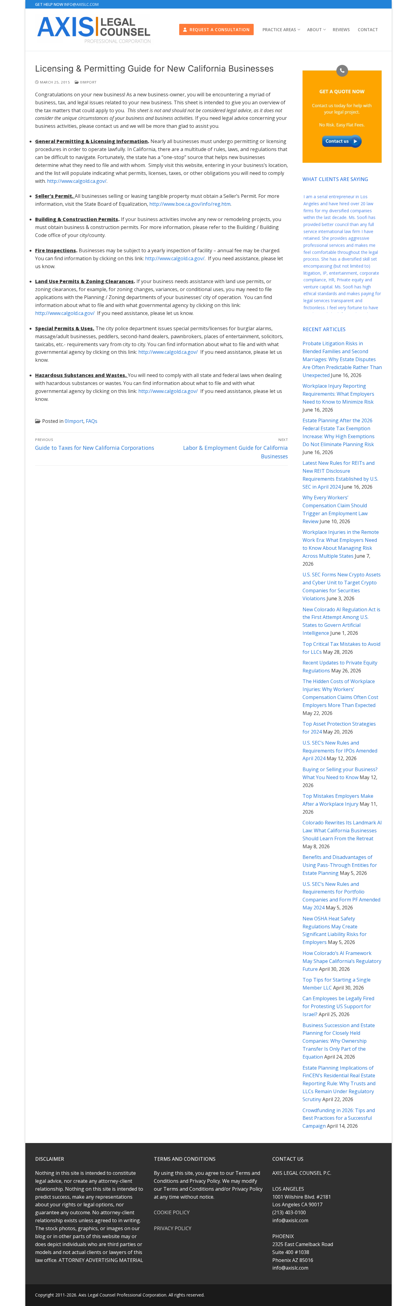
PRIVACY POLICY (172, 1228)
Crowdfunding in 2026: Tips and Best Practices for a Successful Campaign (339, 1118)
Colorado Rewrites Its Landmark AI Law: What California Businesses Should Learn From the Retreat (342, 830)
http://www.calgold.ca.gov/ (77, 181)
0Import (88, 82)
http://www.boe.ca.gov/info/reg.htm (189, 204)
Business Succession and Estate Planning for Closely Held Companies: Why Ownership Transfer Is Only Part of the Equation (339, 1041)
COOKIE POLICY (172, 1212)
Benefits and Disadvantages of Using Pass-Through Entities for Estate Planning (340, 865)
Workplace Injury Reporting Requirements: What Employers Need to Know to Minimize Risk (338, 394)
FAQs (91, 421)
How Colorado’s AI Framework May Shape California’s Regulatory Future (342, 961)
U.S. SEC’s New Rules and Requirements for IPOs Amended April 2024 (340, 750)
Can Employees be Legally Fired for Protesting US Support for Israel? (338, 1006)
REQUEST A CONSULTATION (219, 29)
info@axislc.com (81, 4)
